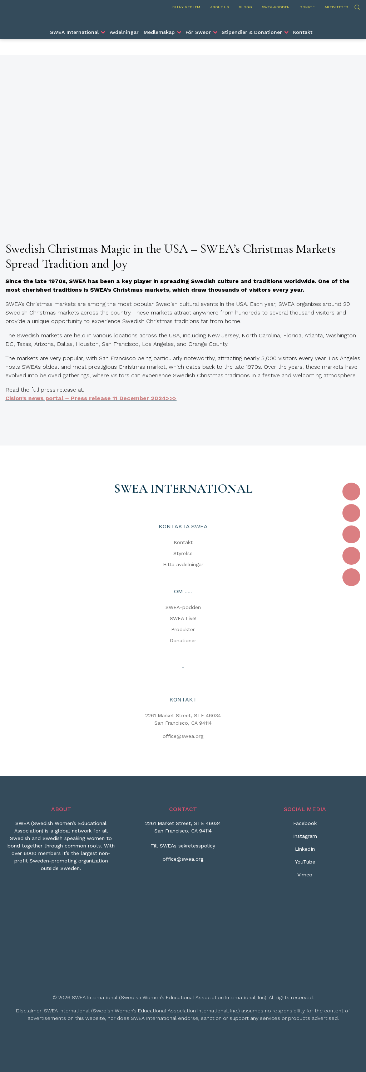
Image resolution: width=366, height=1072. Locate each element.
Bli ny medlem (186, 7)
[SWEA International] (183, 19)
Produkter (183, 629)
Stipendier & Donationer (252, 32)
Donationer (183, 640)
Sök (357, 6)
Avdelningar (124, 32)
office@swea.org (183, 736)
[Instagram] (351, 513)
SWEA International (74, 32)
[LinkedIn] (351, 534)
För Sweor (198, 32)
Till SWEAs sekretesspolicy (182, 846)
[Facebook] (351, 491)
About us (219, 7)
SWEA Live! (183, 618)
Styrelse (183, 553)
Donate (307, 7)
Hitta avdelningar (183, 564)
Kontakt (302, 32)
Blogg (245, 7)
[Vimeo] (351, 577)
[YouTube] (351, 556)
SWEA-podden (276, 7)
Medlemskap (159, 32)
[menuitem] (77, 32)
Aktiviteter (336, 7)
